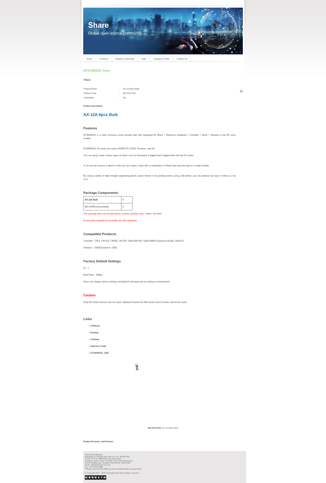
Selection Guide (98, 346)
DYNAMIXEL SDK (99, 353)
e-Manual (94, 325)
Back (87, 79)
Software (94, 339)
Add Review (107, 441)
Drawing (94, 332)
